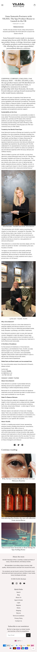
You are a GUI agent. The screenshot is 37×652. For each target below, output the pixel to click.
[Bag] (35, 5)
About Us (18, 597)
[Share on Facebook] (15, 445)
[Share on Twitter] (18, 445)
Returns (18, 613)
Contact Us (18, 621)
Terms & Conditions (18, 615)
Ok (28, 635)
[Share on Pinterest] (22, 445)
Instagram (4, 378)
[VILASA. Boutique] (18, 5)
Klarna (18, 608)
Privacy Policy (19, 618)
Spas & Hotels (18, 600)
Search (18, 592)
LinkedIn (10, 378)
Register (18, 605)
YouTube (16, 378)
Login (18, 602)
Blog (18, 595)
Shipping (18, 610)
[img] (13, 583)
